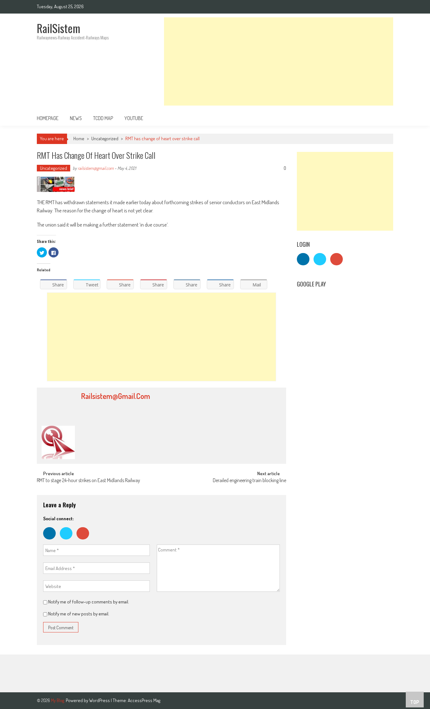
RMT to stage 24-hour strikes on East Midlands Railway (88, 480)
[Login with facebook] (51, 541)
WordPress (100, 700)
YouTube (133, 118)
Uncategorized (104, 138)
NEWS (76, 118)
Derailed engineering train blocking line (249, 480)
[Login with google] (84, 541)
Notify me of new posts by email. (78, 614)
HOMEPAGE (48, 118)
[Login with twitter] (68, 541)
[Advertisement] (278, 61)
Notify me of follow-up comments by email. (88, 602)
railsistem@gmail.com (96, 168)
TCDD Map (103, 118)
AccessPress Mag (144, 700)
